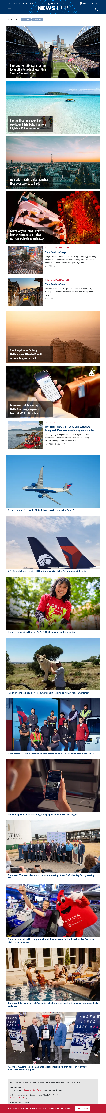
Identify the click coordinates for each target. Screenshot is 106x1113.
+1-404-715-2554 (17, 1098)
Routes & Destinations (57, 247)
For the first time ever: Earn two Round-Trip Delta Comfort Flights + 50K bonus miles (28, 124)
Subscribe (83, 1109)
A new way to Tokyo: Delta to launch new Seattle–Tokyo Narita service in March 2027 (27, 235)
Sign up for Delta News (22, 3)
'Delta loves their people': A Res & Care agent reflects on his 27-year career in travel (49, 692)
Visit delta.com (90, 3)
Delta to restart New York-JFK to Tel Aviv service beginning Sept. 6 (41, 510)
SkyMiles (37, 19)
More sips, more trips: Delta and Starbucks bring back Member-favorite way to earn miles (69, 428)
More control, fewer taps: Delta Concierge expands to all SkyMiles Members (25, 409)
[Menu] (9, 9)
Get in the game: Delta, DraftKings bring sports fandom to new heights (43, 814)
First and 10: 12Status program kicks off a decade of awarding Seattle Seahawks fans (28, 69)
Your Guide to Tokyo (55, 252)
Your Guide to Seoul (55, 284)
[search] (96, 9)
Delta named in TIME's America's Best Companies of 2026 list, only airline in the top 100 (52, 753)
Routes (25, 19)
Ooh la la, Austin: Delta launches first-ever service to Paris (29, 181)
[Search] (96, 9)
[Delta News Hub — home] (53, 7)
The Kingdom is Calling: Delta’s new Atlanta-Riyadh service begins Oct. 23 (26, 354)
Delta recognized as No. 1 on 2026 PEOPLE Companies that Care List (42, 632)
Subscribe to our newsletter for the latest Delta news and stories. (40, 1108)
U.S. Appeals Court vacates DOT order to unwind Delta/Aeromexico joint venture (48, 571)
